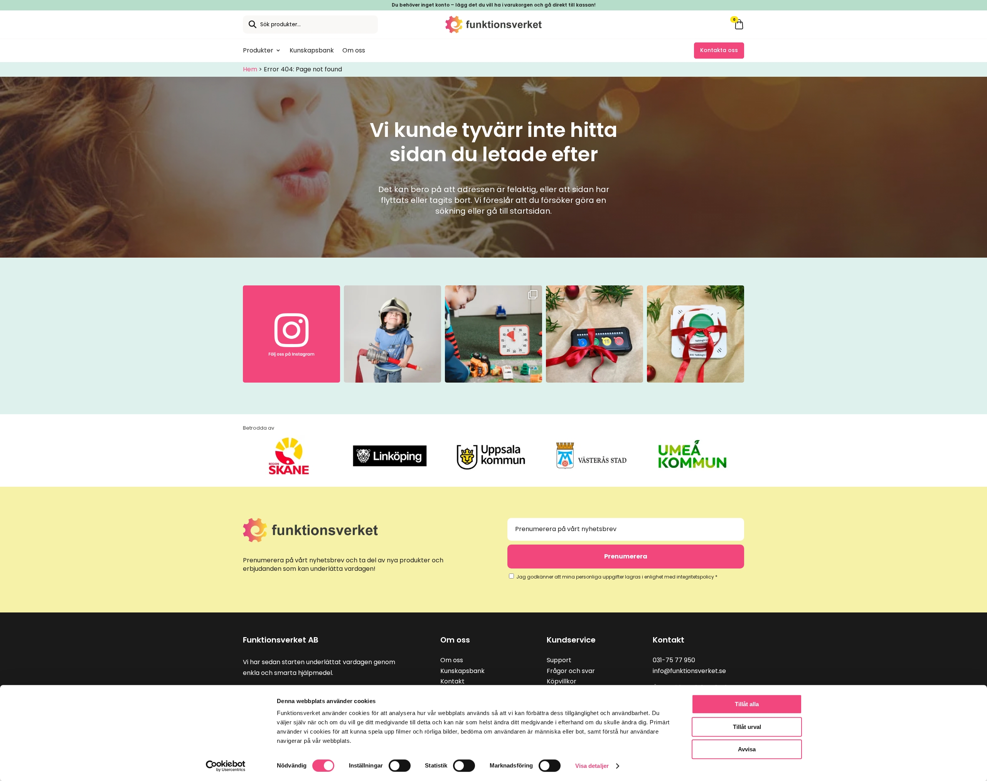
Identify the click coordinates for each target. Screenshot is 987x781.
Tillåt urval (747, 727)
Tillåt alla (747, 704)
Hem (250, 69)
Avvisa (747, 749)
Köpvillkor (561, 681)
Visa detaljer (592, 765)
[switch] (400, 765)
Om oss (353, 50)
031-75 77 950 (674, 660)
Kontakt (452, 681)
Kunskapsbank (312, 50)
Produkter (258, 50)
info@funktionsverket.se (689, 670)
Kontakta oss (719, 50)
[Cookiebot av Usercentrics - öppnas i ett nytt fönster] (225, 766)
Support (559, 660)
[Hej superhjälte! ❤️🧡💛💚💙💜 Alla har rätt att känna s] (392, 334)
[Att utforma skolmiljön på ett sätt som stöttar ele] (493, 334)
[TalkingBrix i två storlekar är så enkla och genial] (695, 334)
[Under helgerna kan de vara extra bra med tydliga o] (594, 334)
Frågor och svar (571, 670)
